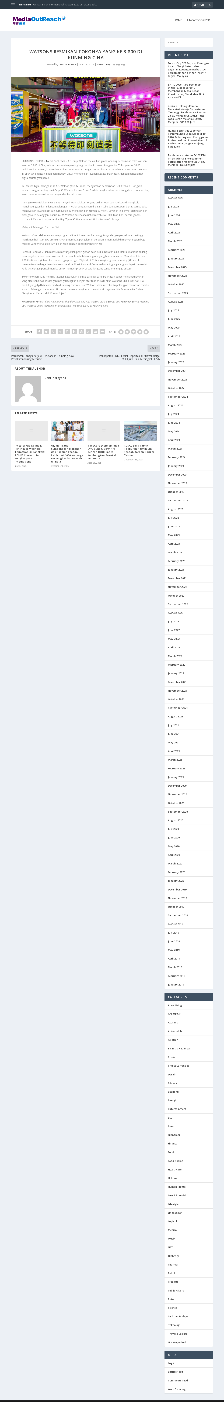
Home (178, 20)
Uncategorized (198, 20)
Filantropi (174, 1135)
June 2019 (174, 941)
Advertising (175, 1005)
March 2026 (175, 241)
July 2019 (173, 932)
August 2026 (175, 198)
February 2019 (176, 976)
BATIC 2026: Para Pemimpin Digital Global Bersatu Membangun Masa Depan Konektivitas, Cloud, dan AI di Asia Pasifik (186, 91)
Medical (172, 1230)
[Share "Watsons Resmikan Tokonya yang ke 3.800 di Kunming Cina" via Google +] (53, 331)
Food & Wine (175, 1161)
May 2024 (174, 431)
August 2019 (175, 924)
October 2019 (176, 906)
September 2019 (178, 915)
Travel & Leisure (177, 1333)
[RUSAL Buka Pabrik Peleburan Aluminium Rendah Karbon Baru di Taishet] (140, 431)
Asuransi (173, 1022)
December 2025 (177, 267)
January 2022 (176, 673)
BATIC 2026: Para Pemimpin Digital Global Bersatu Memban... (67, 4)
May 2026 (174, 224)
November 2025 (177, 275)
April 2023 (174, 543)
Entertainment (177, 1109)
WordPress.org (177, 1389)
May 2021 (174, 742)
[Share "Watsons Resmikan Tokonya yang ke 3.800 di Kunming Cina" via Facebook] (39, 331)
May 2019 (174, 950)
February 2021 (176, 768)
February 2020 (176, 872)
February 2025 (176, 353)
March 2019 (175, 967)
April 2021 (174, 751)
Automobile (175, 1031)
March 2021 (175, 759)
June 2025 (174, 319)
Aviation (173, 1040)
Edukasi (172, 1083)
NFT (170, 1247)
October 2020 (176, 803)
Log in (171, 1363)
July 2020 (173, 829)
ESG (170, 1117)
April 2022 (174, 647)
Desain (172, 1074)
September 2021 (178, 708)
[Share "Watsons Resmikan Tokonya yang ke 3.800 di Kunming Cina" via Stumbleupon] (88, 331)
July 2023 (173, 517)
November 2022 (177, 586)
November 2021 (177, 690)
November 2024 (177, 379)
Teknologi (174, 1325)
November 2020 (177, 794)
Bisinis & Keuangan (179, 1048)
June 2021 (174, 734)
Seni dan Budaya (178, 1316)
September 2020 (178, 811)
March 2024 (175, 448)
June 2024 (174, 422)
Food (171, 1152)
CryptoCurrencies (178, 1065)
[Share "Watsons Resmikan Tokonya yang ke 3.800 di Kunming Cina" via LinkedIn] (74, 331)
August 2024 (175, 405)
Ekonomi (173, 1091)
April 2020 (174, 855)
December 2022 (177, 578)
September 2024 (178, 396)
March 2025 (175, 345)
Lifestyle (173, 1204)
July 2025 (173, 310)
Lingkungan (175, 1212)
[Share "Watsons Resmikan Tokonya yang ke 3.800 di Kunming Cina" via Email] (95, 331)
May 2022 (174, 638)
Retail (171, 1299)
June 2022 (174, 630)
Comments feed (178, 1380)
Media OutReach (55, 161)
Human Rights (177, 1186)
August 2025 (175, 301)
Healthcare (174, 1169)
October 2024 (176, 388)
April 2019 (174, 958)
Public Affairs (176, 1290)
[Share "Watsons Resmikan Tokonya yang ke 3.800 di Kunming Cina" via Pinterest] (67, 331)
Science (172, 1307)
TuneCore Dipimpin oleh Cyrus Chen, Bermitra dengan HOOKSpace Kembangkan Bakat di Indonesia (103, 452)
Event (171, 1126)
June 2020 (174, 837)
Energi (172, 1100)
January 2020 (176, 880)
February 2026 (176, 250)
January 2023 (176, 569)
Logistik (173, 1221)
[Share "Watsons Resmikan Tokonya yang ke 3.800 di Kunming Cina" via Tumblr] (60, 331)
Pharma (173, 1264)
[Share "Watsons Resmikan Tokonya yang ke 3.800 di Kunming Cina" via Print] (102, 331)
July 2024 (173, 414)
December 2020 (177, 785)
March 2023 (175, 552)
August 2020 (175, 820)
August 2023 (175, 509)
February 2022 (176, 664)
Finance (172, 1143)
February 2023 (176, 561)
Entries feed (175, 1371)
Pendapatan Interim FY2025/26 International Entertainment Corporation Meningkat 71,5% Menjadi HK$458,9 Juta (186, 160)
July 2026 (173, 206)
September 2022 (178, 604)
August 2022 (175, 612)
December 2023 (177, 474)
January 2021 (176, 777)
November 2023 (177, 483)
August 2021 (175, 716)
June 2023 (174, 526)
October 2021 (176, 699)
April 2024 (174, 440)
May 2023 (174, 535)
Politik (172, 1273)
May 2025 (174, 327)
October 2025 (176, 284)
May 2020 (174, 846)
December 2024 (177, 370)
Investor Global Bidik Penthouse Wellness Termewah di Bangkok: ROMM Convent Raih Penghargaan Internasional (30, 453)
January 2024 (176, 466)
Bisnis (100, 64)
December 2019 (177, 889)
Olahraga (174, 1256)
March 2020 (175, 863)
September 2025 (178, 293)
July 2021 (173, 725)
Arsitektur (174, 1014)
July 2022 (173, 621)
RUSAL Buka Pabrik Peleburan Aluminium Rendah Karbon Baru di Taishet (139, 450)
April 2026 (174, 232)
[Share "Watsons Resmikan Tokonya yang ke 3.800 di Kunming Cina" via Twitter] (46, 331)
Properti (173, 1281)
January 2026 (176, 258)
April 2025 (174, 336)
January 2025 (176, 362)
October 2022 (176, 595)
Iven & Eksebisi (177, 1195)
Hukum (172, 1178)
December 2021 (177, 682)
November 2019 (177, 898)
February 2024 (176, 457)
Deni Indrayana (67, 64)
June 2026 (174, 215)
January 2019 (176, 984)
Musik (171, 1238)
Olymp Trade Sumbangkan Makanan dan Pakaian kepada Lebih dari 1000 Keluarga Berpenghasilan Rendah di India (67, 453)
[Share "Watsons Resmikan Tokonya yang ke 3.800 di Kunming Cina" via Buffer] (81, 331)
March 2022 (175, 656)
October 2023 (176, 491)
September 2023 (178, 500)
